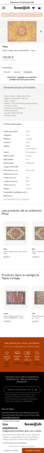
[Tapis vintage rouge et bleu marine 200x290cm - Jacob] (16, 298)
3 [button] (24, 42)
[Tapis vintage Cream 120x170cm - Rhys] (16, 233)
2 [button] (21, 42)
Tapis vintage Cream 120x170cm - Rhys (16, 252)
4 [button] (26, 42)
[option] (22, 31)
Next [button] (40, 31)
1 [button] (19, 42)
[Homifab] (22, 8)
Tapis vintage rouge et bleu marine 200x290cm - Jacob (13, 317)
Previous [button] (3, 31)
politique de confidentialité (24, 401)
